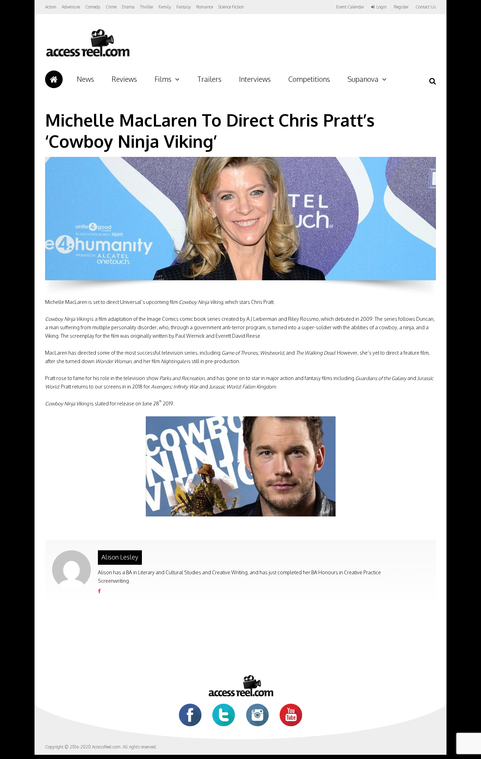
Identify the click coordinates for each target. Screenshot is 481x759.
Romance (204, 7)
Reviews (124, 79)
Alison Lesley (119, 557)
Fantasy (183, 7)
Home (54, 79)
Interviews (255, 79)
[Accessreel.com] (87, 56)
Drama (128, 7)
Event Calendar (350, 7)
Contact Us (426, 7)
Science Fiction (231, 7)
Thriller (146, 7)
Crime (111, 7)
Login (381, 7)
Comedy (92, 7)
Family (164, 7)
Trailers (209, 79)
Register (401, 7)
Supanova (363, 79)
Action (50, 7)
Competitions (309, 79)
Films (163, 79)
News (85, 79)
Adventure (71, 7)
